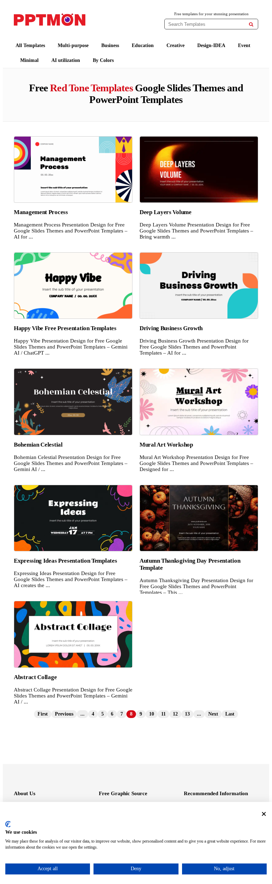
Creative (175, 45)
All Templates (30, 45)
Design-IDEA (211, 45)
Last (229, 714)
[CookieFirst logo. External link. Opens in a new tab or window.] (8, 824)
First (43, 714)
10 (151, 714)
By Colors (103, 60)
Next (213, 714)
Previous (64, 714)
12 (175, 714)
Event (244, 45)
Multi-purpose (73, 45)
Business (110, 45)
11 (163, 714)
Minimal (29, 60)
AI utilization (65, 60)
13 (187, 714)
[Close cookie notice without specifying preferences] (264, 814)
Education (143, 45)
